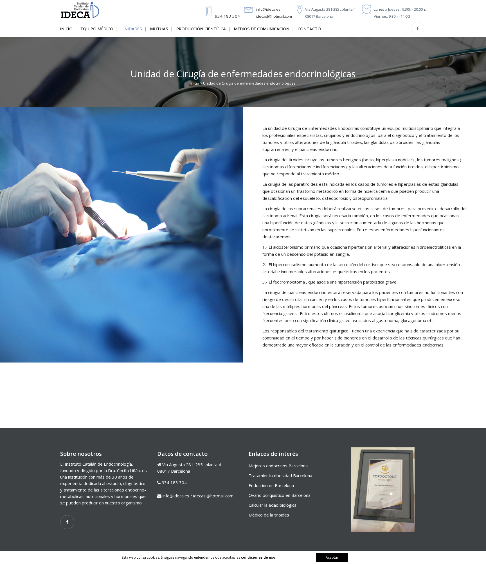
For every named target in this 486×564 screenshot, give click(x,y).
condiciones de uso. (258, 557)
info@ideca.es (268, 9)
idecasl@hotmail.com (274, 16)
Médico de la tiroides (269, 515)
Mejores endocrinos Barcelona (278, 465)
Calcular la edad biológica (272, 505)
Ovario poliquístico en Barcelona (279, 495)
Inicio (194, 83)
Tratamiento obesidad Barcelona (280, 475)
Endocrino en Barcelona (271, 485)
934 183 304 (227, 16)
